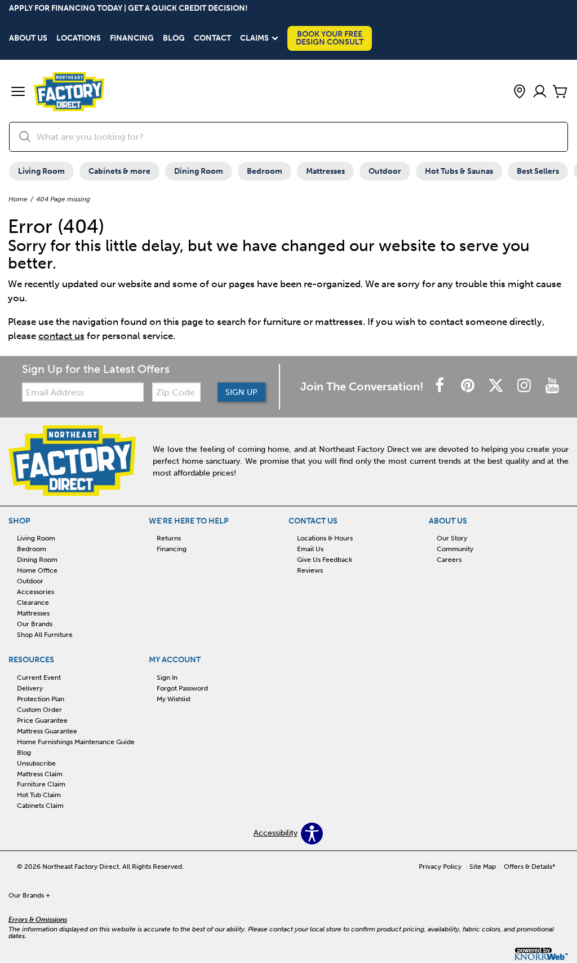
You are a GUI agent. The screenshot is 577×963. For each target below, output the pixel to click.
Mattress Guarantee (47, 731)
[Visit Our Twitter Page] (497, 386)
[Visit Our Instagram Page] (525, 386)
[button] (18, 92)
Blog (174, 38)
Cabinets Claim (40, 806)
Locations (78, 38)
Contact (212, 38)
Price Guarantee (42, 720)
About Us (28, 38)
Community (455, 549)
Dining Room (198, 171)
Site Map (482, 866)
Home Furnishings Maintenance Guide (76, 742)
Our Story (452, 538)
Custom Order (39, 710)
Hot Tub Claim (39, 795)
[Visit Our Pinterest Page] (469, 386)
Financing (132, 38)
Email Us (310, 549)
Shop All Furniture (45, 635)
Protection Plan (40, 699)
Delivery (30, 688)
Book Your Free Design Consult (329, 38)
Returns (169, 538)
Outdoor (385, 171)
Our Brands (34, 624)
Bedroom (264, 171)
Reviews (310, 570)
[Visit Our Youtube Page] (552, 386)
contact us (61, 335)
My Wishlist (173, 699)
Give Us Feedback (324, 560)
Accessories (35, 592)
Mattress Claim (40, 773)
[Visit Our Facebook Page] (440, 386)
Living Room (41, 171)
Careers (449, 560)
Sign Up (241, 392)
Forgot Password (182, 688)
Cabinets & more (119, 171)
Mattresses (325, 171)
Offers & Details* (530, 866)
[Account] (540, 92)
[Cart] (560, 92)
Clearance (33, 602)
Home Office (37, 570)
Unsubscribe (36, 763)
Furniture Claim (41, 784)
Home (18, 199)
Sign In (167, 677)
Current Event (39, 677)
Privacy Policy (440, 866)
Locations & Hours (325, 538)
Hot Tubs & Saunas (459, 171)
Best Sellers (538, 171)
